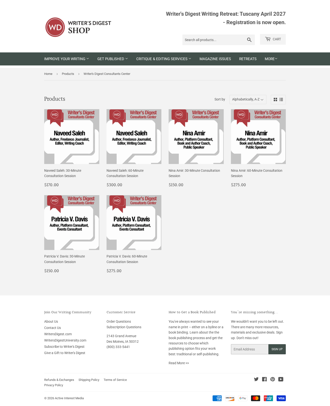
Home (48, 74)
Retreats (248, 59)
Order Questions (119, 321)
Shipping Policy (89, 380)
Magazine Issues (215, 59)
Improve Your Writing (65, 59)
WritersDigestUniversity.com (65, 340)
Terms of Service (115, 380)
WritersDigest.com (58, 334)
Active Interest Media (69, 398)
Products (68, 74)
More (270, 59)
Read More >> (179, 363)
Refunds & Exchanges (59, 380)
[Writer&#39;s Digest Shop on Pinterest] (272, 380)
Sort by (220, 99)
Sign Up (277, 349)
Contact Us (52, 328)
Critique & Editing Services (162, 59)
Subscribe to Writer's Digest (64, 347)
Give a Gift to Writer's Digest (64, 353)
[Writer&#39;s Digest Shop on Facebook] (264, 380)
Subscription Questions (124, 327)
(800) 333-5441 (118, 347)
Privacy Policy (53, 385)
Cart (276, 39)
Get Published (111, 59)
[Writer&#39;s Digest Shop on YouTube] (280, 380)
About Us (51, 321)
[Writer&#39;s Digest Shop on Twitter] (256, 380)
